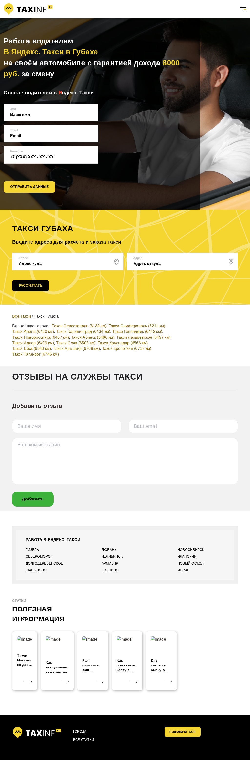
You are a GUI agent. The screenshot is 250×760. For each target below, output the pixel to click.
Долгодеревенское (44, 563)
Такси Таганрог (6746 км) (35, 354)
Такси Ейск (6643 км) (31, 349)
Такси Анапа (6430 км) (33, 331)
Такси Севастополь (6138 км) (79, 326)
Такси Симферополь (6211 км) (137, 326)
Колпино (110, 570)
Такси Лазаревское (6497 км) (143, 337)
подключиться (182, 732)
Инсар (183, 570)
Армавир (110, 563)
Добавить (33, 499)
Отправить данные (29, 187)
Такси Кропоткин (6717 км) (126, 349)
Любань (109, 550)
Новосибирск (190, 550)
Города (79, 731)
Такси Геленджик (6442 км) (137, 331)
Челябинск (112, 556)
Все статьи (83, 740)
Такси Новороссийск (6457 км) (40, 337)
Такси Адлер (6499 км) (33, 343)
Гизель (32, 550)
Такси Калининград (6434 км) (83, 331)
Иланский (187, 556)
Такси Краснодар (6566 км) (123, 343)
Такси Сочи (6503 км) (76, 343)
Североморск (39, 556)
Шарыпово (36, 570)
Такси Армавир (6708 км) (76, 349)
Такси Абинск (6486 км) (92, 337)
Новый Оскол (190, 563)
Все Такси (21, 316)
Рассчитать (30, 285)
